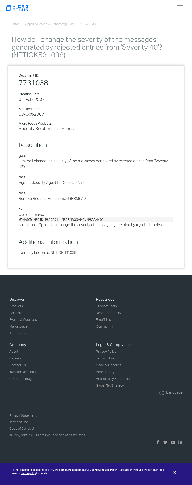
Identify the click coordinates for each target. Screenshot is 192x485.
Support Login (106, 306)
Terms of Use (105, 358)
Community (104, 326)
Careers (15, 358)
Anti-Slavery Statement (113, 379)
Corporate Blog (20, 379)
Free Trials (103, 320)
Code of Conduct (108, 365)
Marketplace (18, 326)
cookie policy (28, 473)
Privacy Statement (23, 415)
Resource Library (108, 313)
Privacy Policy (106, 351)
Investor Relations (22, 372)
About (13, 351)
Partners (15, 313)
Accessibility (105, 372)
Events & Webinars (23, 320)
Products (16, 306)
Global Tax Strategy (110, 385)
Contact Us (17, 365)
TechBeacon (18, 333)
